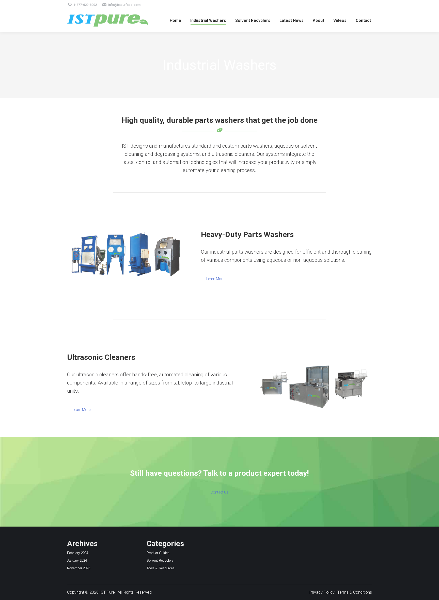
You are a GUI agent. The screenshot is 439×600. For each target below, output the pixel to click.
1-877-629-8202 (85, 5)
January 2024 (77, 560)
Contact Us (219, 492)
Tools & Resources (161, 568)
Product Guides (158, 553)
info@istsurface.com (124, 5)
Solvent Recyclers (160, 560)
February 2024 (77, 553)
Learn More (215, 279)
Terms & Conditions (354, 592)
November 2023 (78, 568)
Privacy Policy (322, 592)
